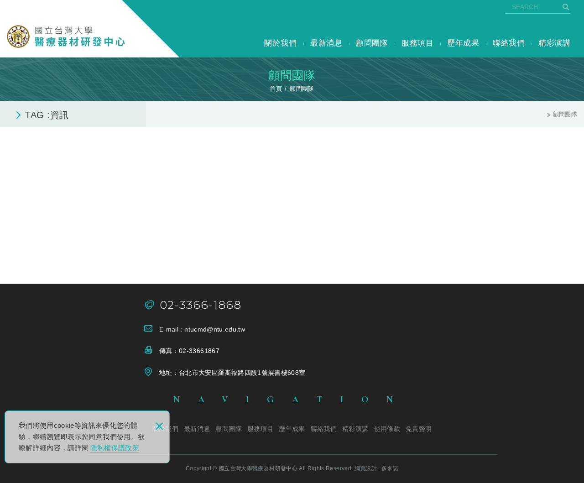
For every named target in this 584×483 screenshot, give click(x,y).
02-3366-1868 (200, 305)
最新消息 (326, 43)
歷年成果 (463, 43)
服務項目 (418, 43)
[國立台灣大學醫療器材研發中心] (66, 36)
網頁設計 (366, 468)
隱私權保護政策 (114, 448)
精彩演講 (554, 43)
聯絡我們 (509, 43)
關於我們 (280, 43)
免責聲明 (419, 428)
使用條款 (387, 428)
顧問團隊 (372, 43)
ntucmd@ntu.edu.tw (214, 329)
